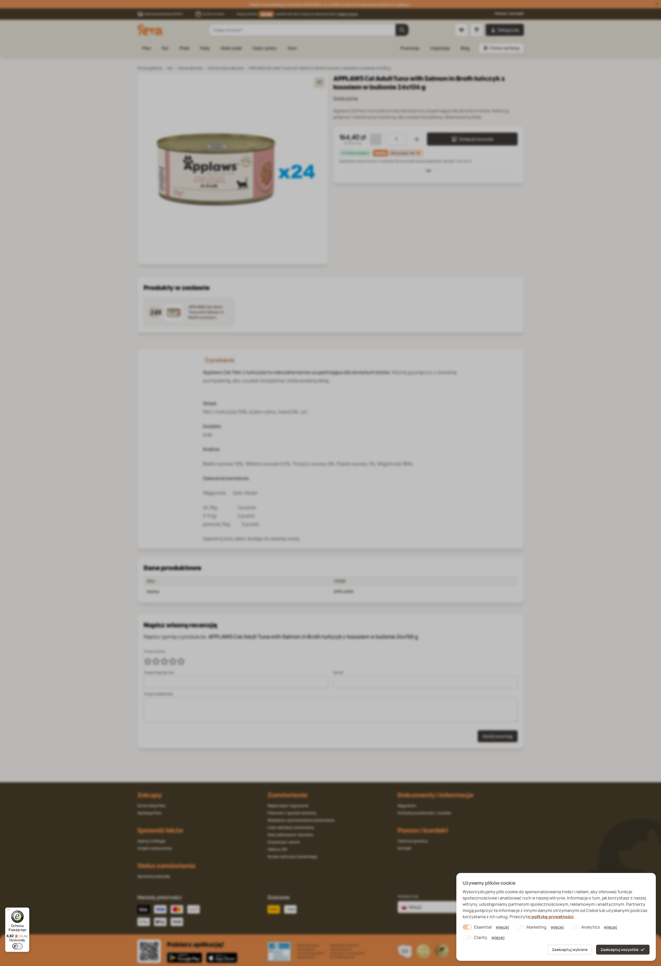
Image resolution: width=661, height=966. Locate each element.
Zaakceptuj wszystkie (619, 949)
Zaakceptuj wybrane (569, 949)
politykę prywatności (552, 916)
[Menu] (8, 911)
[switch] (17, 946)
